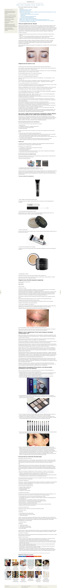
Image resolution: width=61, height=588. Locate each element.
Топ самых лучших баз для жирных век (27, 17)
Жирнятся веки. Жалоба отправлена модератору (28, 18)
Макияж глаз (30, 1)
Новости (22, 4)
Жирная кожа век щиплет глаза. (25, 10)
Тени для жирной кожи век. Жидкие (26, 9)
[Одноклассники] (37, 556)
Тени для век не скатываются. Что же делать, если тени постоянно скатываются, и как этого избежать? (37, 20)
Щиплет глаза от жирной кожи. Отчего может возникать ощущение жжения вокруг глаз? (34, 19)
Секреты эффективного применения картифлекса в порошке (9, 29)
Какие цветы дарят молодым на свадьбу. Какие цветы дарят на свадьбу (10, 12)
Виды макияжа (27, 4)
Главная (18, 4)
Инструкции (38, 4)
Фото (42, 4)
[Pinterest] (30, 556)
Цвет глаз (33, 4)
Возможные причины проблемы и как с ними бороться (30, 14)
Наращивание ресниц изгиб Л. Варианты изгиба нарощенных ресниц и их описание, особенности (11, 25)
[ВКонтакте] (22, 556)
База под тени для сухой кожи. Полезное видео (28, 21)
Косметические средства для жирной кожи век (28, 16)
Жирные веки (23, 15)
